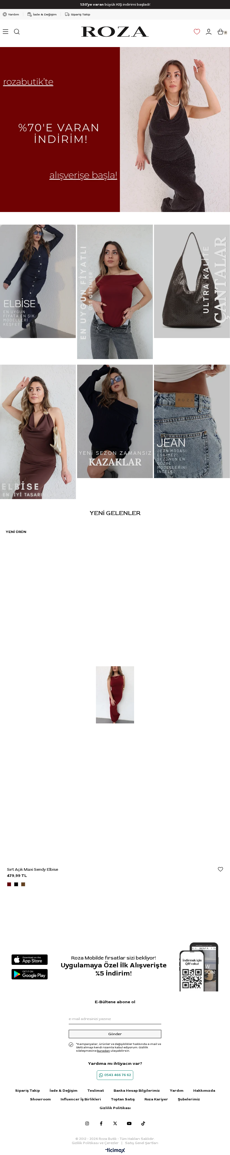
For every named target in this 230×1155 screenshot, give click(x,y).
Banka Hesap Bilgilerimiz (137, 1090)
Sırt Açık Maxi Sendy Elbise (32, 869)
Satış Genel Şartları (141, 1143)
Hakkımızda (204, 1090)
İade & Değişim (45, 14)
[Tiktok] (143, 1123)
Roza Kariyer (156, 1099)
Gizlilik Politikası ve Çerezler (95, 1143)
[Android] (30, 974)
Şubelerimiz (189, 1099)
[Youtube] (129, 1123)
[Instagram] (87, 1123)
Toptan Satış (123, 1099)
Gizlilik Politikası (115, 1108)
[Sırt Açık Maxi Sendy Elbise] (115, 695)
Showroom (40, 1099)
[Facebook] (101, 1123)
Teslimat (95, 1090)
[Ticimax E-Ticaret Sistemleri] (115, 1151)
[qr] (199, 966)
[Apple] (30, 959)
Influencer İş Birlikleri (81, 1099)
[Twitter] (115, 1123)
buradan (103, 1050)
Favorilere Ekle (220, 869)
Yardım (13, 14)
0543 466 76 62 (117, 1075)
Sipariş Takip (80, 14)
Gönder (115, 1034)
